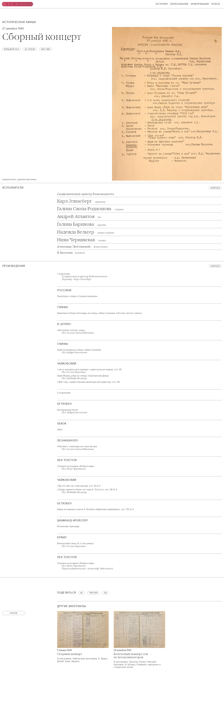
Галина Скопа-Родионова (90, 208)
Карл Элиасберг (81, 201)
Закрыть (215, 188)
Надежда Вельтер (85, 232)
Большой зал (11, 49)
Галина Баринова (81, 224)
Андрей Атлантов (79, 216)
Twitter (93, 593)
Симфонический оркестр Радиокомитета (85, 194)
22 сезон (30, 49)
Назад (13, 613)
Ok (105, 593)
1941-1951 (45, 49)
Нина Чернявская (81, 239)
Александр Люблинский (82, 246)
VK (81, 593)
